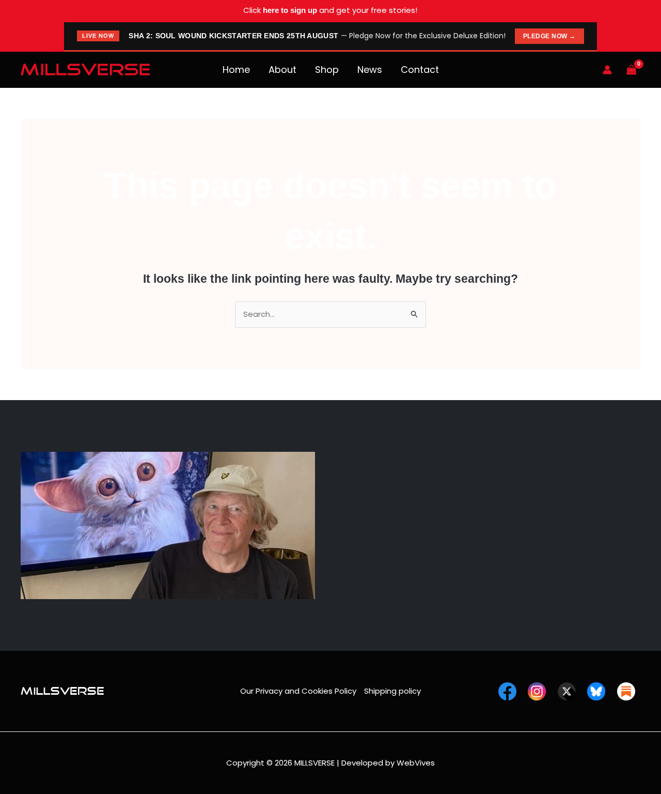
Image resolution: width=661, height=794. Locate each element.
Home (236, 69)
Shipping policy (392, 690)
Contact (420, 69)
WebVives (416, 762)
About (282, 69)
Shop (327, 69)
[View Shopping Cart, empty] (631, 70)
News (369, 69)
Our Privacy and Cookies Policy (298, 690)
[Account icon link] (607, 69)
